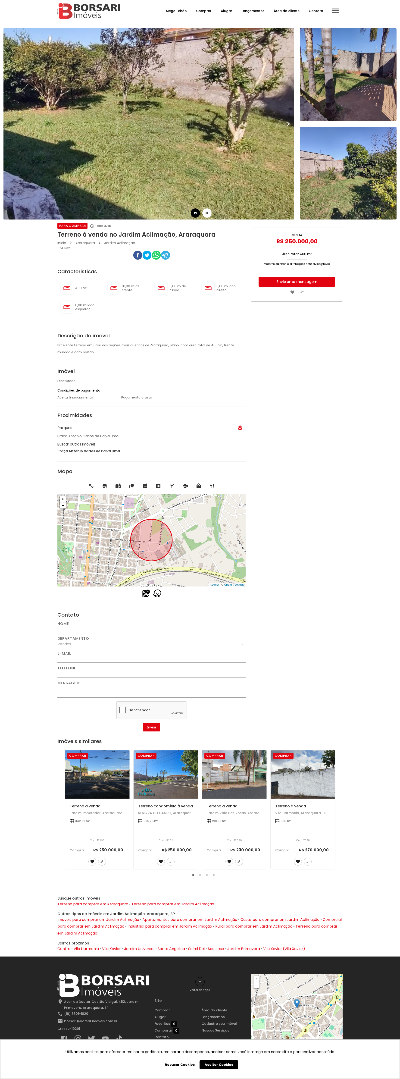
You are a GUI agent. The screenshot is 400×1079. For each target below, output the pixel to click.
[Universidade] (185, 486)
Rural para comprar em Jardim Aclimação (253, 926)
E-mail (64, 653)
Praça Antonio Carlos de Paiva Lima (88, 451)
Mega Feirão (176, 11)
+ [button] (63, 499)
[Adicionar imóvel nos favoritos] (292, 292)
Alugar (226, 11)
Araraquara (85, 243)
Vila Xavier (111, 948)
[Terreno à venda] (97, 774)
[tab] (195, 213)
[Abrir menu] (335, 10)
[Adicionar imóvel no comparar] (301, 292)
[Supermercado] (104, 486)
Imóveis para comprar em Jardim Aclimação (98, 919)
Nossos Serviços (215, 1030)
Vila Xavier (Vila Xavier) (284, 948)
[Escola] (118, 486)
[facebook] (137, 256)
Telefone (66, 668)
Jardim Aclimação (119, 243)
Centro (63, 948)
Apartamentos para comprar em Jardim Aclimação (189, 919)
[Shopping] (198, 486)
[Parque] (131, 486)
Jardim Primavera (243, 948)
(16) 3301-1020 (76, 1013)
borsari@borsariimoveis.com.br (91, 1021)
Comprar (204, 11)
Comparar (165, 1030)
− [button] (63, 505)
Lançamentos (253, 11)
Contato (316, 11)
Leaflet (214, 585)
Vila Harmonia (86, 948)
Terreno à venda (85, 806)
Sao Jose (216, 948)
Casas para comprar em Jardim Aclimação (280, 919)
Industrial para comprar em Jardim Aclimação (170, 926)
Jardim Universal (139, 948)
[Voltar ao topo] (200, 981)
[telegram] (165, 256)
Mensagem (68, 683)
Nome (63, 624)
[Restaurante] (212, 486)
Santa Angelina (171, 948)
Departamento (73, 638)
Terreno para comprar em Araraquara (92, 904)
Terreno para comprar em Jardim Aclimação (172, 904)
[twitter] (147, 256)
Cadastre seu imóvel (219, 1023)
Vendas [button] (64, 644)
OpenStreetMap (234, 585)
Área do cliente (287, 11)
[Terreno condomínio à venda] (166, 774)
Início (61, 243)
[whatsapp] (156, 256)
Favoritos (164, 1023)
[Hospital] (158, 486)
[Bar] (171, 486)
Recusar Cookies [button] (180, 1064)
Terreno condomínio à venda (165, 806)
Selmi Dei (196, 948)
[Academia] (91, 486)
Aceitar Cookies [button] (219, 1064)
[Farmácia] (144, 486)
